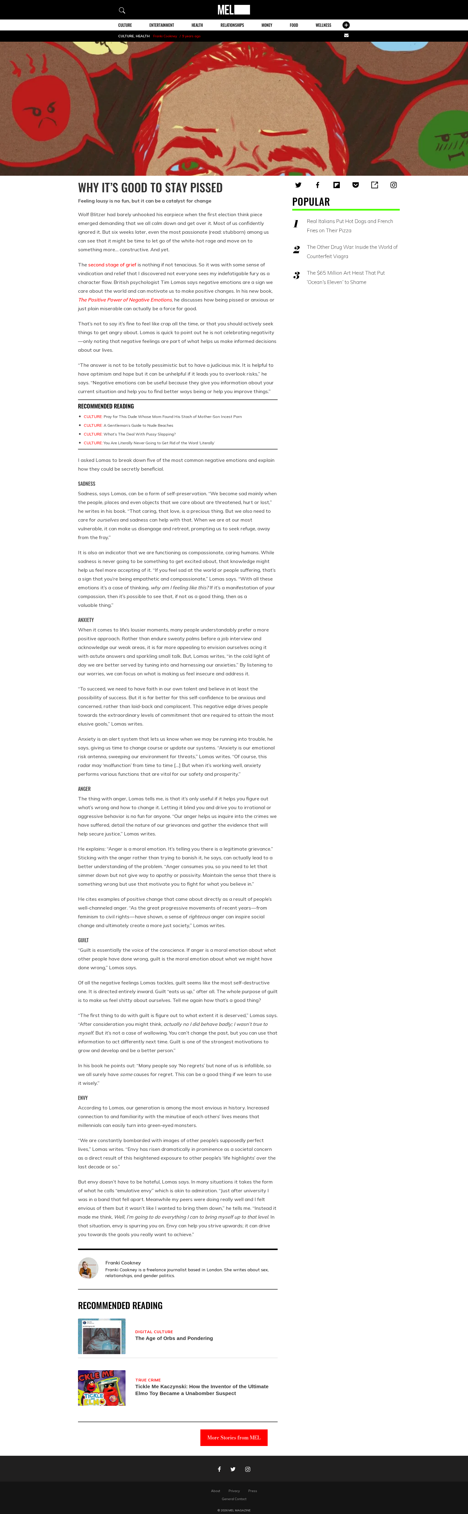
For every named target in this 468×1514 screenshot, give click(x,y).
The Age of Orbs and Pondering (174, 1338)
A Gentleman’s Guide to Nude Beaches (128, 425)
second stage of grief (111, 265)
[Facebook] (317, 185)
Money (267, 25)
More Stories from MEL (234, 1437)
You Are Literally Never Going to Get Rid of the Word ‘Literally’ (149, 442)
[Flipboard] (336, 185)
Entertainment (161, 25)
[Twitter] (298, 185)
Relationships (232, 25)
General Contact (234, 1499)
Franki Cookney (165, 36)
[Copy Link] (375, 185)
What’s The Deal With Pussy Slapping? (130, 434)
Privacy (234, 1491)
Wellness (323, 25)
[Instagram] (394, 185)
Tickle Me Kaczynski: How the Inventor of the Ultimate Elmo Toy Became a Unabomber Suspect (202, 1390)
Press (252, 1491)
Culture (125, 25)
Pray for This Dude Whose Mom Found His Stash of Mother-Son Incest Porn (163, 416)
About (215, 1491)
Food (294, 25)
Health (197, 25)
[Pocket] (356, 185)
